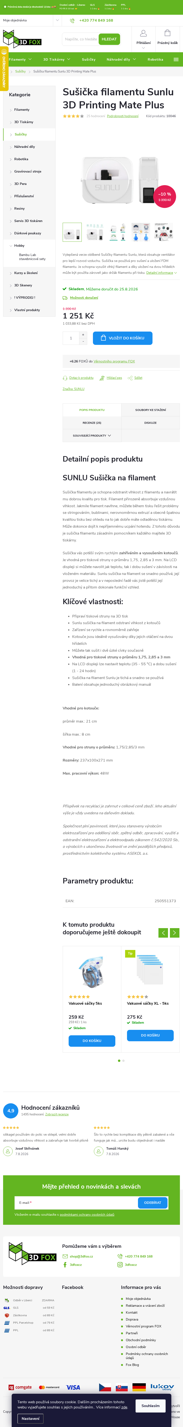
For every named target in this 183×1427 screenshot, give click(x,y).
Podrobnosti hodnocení (122, 116)
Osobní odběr (136, 1347)
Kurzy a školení (26, 273)
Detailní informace (159, 272)
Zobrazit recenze (57, 1114)
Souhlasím (151, 1405)
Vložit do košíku (126, 338)
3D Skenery (23, 285)
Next (174, 933)
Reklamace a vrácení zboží (145, 1305)
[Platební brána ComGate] (20, 1387)
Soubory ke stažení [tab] (150, 410)
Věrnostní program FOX (143, 1326)
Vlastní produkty (27, 310)
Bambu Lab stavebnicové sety (32, 257)
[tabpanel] (92, 999)
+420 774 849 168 (138, 1256)
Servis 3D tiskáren (28, 221)
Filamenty (21, 109)
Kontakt (131, 1312)
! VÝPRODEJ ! (24, 297)
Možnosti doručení (84, 297)
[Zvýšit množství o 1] (83, 335)
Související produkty (89, 436)
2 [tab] (123, 1061)
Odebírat (152, 1202)
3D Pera (20, 184)
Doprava (132, 1319)
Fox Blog (132, 1365)
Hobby (19, 245)
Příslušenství (24, 196)
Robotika (21, 159)
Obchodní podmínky (141, 1340)
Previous (163, 933)
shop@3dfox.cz (81, 1256)
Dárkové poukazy (27, 233)
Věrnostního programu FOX (114, 361)
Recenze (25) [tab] (92, 423)
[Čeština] (105, 1387)
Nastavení (30, 1418)
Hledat (109, 39)
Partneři (132, 1333)
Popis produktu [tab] (92, 410)
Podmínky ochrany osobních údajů (147, 1356)
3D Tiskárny (23, 122)
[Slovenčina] (122, 1387)
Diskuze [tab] (150, 423)
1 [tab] (119, 1061)
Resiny (19, 208)
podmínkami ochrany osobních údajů (87, 1214)
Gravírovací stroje (27, 171)
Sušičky (21, 134)
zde (124, 1407)
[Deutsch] (139, 1387)
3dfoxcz (76, 1265)
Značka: (73, 389)
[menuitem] (20, 59)
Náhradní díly (24, 147)
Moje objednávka (15, 20)
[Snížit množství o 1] (83, 341)
